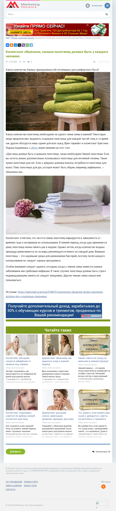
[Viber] (23, 45)
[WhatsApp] (27, 45)
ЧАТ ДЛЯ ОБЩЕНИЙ (14, 482)
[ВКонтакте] (7, 45)
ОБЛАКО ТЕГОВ (30, 485)
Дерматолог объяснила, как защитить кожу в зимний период (57, 361)
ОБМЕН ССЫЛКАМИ (14, 485)
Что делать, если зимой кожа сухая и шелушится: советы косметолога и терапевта (94, 416)
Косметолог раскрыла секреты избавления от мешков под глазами (18, 361)
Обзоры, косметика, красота (15, 368)
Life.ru (34, 147)
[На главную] (23, 6)
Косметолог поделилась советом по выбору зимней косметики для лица (20, 416)
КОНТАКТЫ (10, 489)
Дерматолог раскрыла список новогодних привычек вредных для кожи (58, 416)
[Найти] (106, 14)
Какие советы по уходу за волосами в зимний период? (93, 359)
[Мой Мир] (15, 45)
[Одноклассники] (11, 45)
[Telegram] (31, 45)
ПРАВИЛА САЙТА (31, 482)
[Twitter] (19, 45)
